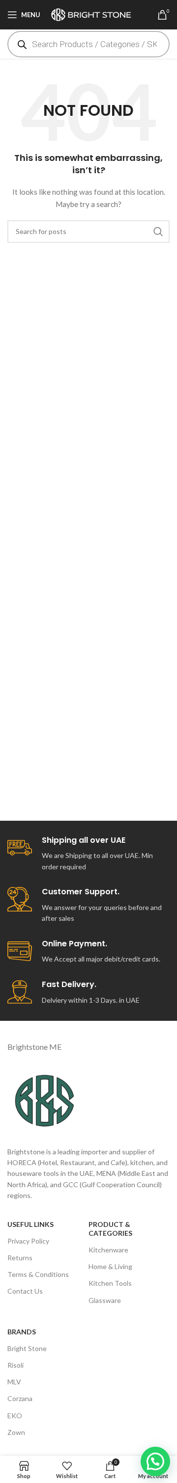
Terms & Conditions (38, 1274)
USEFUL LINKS (30, 1224)
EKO (14, 1415)
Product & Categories (110, 1228)
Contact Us (25, 1291)
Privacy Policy (28, 1241)
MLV (14, 1382)
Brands (21, 1331)
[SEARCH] (158, 231)
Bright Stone (27, 1348)
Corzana (19, 1398)
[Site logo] (94, 14)
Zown (16, 1432)
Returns (19, 1257)
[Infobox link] (88, 854)
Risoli (15, 1365)
